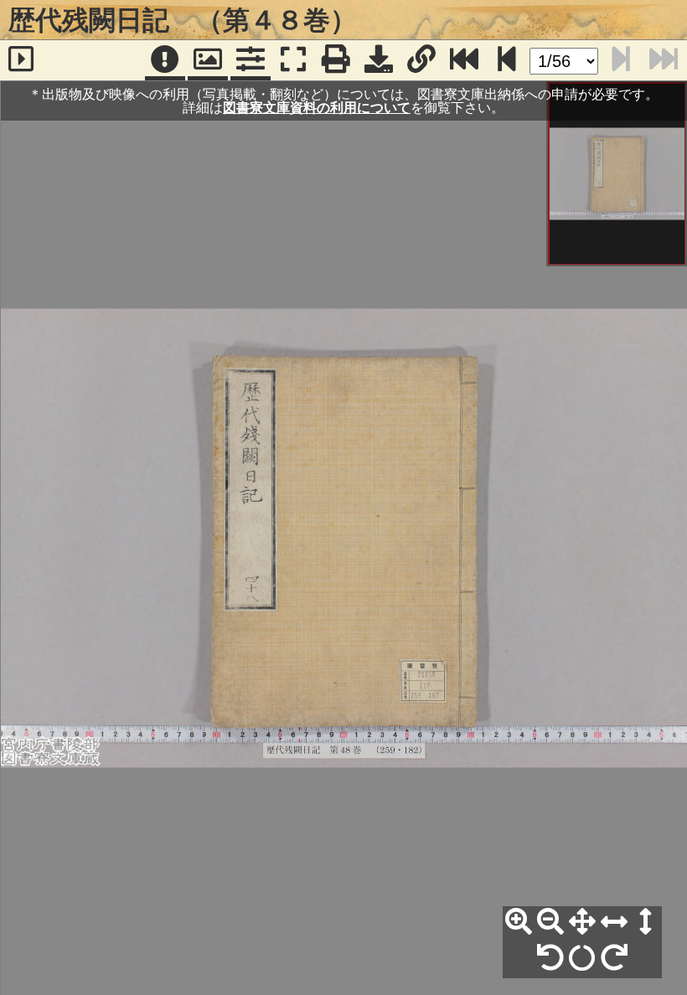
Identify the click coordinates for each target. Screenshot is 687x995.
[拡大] (519, 922)
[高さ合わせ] (646, 922)
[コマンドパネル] (250, 60)
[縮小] (550, 922)
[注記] (165, 60)
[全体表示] (582, 922)
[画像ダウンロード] (379, 60)
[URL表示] (421, 60)
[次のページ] (507, 60)
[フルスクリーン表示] (293, 60)
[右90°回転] (614, 958)
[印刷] (336, 60)
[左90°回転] (550, 958)
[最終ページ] (464, 60)
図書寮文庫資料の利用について (317, 107)
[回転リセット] (582, 958)
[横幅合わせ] (614, 922)
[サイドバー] (21, 60)
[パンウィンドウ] (208, 60)
